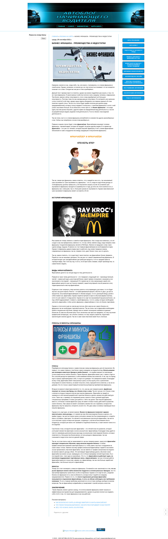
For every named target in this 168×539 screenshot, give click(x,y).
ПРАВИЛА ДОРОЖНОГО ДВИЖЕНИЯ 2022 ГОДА (133, 57)
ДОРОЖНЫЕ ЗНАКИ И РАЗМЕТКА (133, 71)
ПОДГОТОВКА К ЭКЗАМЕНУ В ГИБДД (133, 51)
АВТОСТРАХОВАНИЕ (133, 40)
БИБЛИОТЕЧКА (82, 26)
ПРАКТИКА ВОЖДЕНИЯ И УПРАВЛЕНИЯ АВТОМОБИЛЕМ (133, 82)
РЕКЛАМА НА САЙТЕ (66, 36)
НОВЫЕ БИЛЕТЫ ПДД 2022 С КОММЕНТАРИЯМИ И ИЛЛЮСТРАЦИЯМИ (133, 65)
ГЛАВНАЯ (61, 26)
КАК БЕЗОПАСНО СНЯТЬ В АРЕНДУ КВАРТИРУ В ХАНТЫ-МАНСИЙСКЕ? (81, 502)
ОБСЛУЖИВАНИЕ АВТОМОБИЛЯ (133, 88)
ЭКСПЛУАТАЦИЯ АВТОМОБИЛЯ (133, 93)
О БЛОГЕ (71, 26)
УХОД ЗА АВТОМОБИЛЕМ (133, 98)
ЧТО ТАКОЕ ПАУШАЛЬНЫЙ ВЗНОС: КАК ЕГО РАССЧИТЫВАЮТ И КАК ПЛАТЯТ (83, 505)
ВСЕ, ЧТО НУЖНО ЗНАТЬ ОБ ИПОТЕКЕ (69, 507)
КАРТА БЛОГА (96, 26)
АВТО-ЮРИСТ (133, 45)
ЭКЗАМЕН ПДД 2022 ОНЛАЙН (133, 76)
